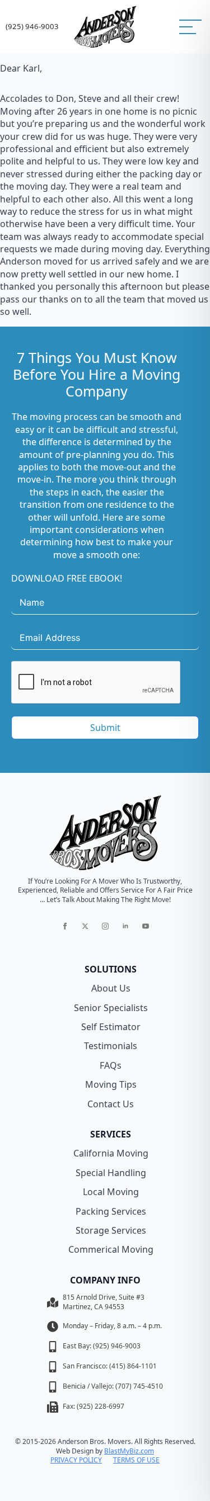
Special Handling (111, 1173)
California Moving (110, 1153)
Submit (105, 727)
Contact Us (110, 1104)
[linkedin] (125, 926)
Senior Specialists (111, 1008)
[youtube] (145, 926)
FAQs (111, 1065)
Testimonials (110, 1046)
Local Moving (111, 1192)
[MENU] (190, 27)
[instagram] (105, 926)
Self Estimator (111, 1027)
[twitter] (85, 926)
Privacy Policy (76, 1460)
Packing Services (111, 1211)
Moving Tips (111, 1084)
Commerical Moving (110, 1249)
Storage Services (111, 1230)
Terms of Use (136, 1460)
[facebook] (65, 926)
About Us (110, 988)
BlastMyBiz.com (129, 1451)
